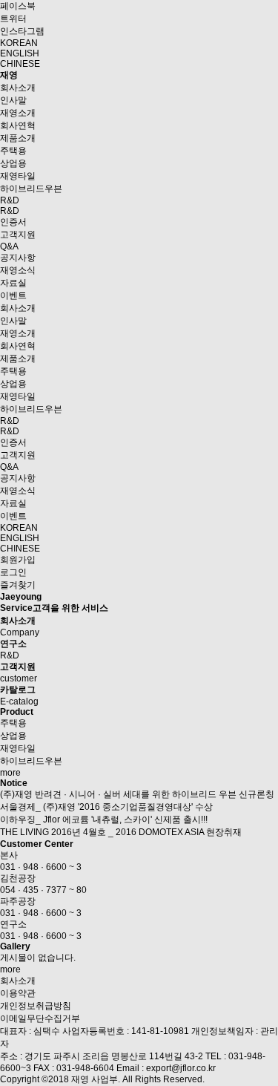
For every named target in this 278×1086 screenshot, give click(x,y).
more (10, 773)
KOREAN (19, 43)
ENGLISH (19, 53)
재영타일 (18, 176)
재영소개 (18, 113)
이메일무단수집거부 (40, 1018)
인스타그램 (22, 31)
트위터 (13, 18)
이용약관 (18, 993)
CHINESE (20, 64)
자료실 (13, 283)
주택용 (13, 150)
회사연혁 (18, 125)
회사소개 (18, 87)
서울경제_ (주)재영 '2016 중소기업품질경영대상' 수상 (106, 807)
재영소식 (18, 270)
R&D (9, 200)
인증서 (13, 222)
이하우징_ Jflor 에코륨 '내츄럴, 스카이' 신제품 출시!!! (104, 819)
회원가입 (18, 560)
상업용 (13, 163)
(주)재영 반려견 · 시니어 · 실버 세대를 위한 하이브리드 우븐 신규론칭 (137, 794)
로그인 (13, 572)
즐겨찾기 (18, 585)
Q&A (9, 246)
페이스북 (18, 6)
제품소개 (18, 138)
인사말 (13, 100)
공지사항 (18, 257)
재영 (9, 75)
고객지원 (18, 234)
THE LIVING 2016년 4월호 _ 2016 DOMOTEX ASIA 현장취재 (121, 832)
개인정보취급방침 (35, 1006)
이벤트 (13, 295)
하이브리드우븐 (31, 188)
